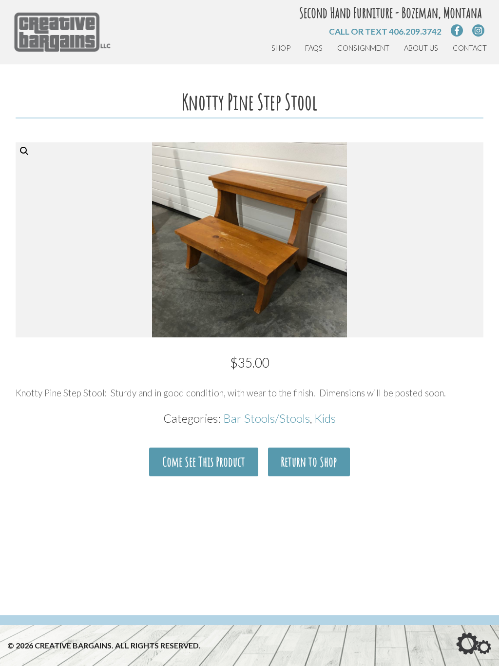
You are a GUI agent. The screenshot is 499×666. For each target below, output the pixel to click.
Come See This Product (203, 461)
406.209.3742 (415, 31)
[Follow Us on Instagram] (478, 30)
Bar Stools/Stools (266, 418)
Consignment (363, 48)
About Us (421, 48)
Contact (470, 48)
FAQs (314, 48)
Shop (280, 48)
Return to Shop (309, 461)
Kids (325, 418)
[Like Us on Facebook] (457, 30)
